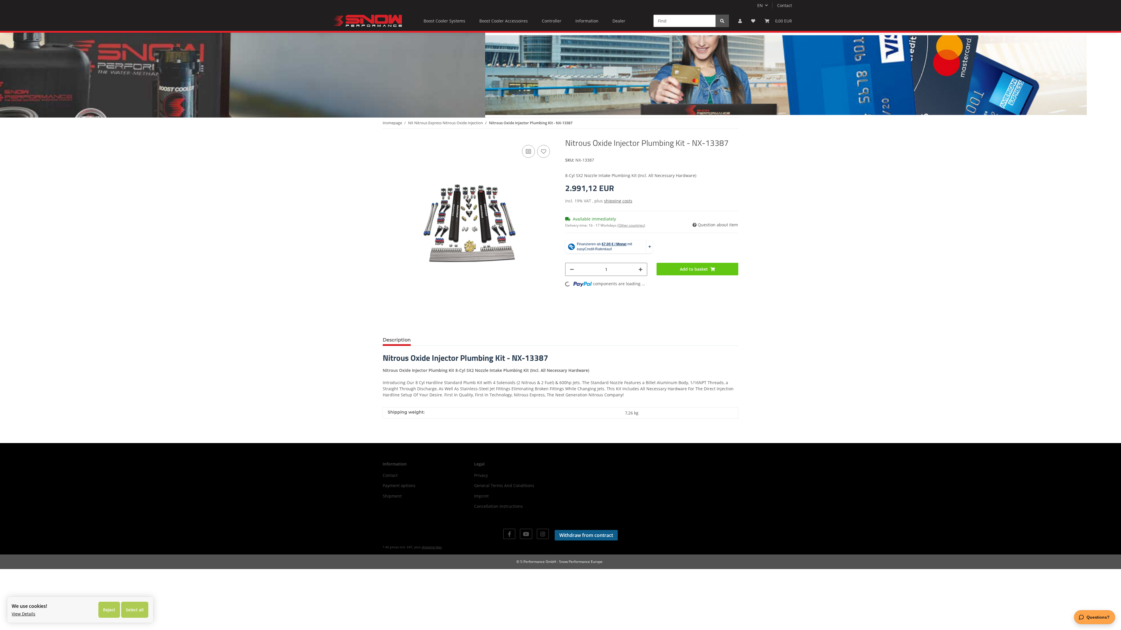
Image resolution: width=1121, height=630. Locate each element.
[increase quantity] (640, 269)
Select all (135, 609)
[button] (740, 21)
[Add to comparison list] (528, 151)
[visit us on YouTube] (526, 534)
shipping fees (432, 547)
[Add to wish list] (543, 151)
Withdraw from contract (586, 535)
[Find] (722, 21)
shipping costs (618, 201)
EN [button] (760, 5)
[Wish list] (753, 21)
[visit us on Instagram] (543, 534)
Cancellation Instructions (498, 506)
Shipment (392, 496)
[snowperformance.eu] (367, 21)
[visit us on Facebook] (509, 534)
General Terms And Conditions (504, 485)
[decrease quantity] (571, 269)
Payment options (399, 485)
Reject (109, 609)
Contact (784, 5)
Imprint (481, 496)
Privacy (481, 475)
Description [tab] (397, 340)
